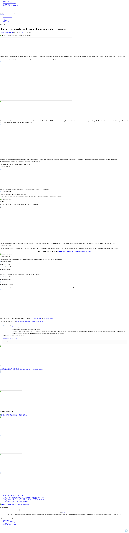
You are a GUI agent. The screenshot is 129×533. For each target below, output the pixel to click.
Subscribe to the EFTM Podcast (10, 5)
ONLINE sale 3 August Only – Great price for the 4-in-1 (74, 251)
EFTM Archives (4, 510)
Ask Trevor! (6, 1)
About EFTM (6, 4)
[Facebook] (5, 342)
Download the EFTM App (9, 3)
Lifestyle (5, 20)
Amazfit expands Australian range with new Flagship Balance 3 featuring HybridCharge (24, 497)
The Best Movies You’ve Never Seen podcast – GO (15, 495)
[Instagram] (7, 342)
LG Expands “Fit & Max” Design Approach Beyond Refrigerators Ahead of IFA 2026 (23, 500)
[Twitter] (3, 342)
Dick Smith (39, 318)
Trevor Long (22, 32)
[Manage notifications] (126, 530)
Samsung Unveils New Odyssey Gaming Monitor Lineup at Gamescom (20, 498)
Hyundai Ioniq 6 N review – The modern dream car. (15, 501)
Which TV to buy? (7, 17)
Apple (34, 318)
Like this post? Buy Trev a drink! (10, 338)
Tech (4, 18)
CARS (4, 19)
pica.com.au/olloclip (48, 318)
